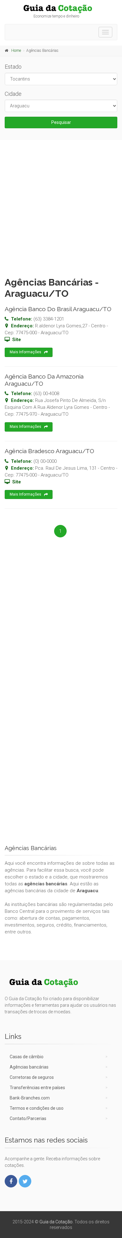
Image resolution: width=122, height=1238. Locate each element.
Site (16, 339)
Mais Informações (25, 352)
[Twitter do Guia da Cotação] (25, 1181)
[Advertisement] (61, 206)
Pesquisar (61, 122)
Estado (13, 66)
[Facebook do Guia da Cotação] (11, 1181)
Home (16, 50)
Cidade (13, 94)
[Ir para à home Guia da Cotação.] (61, 8)
